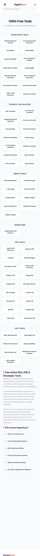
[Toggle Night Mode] (35, 4)
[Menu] (5, 4)
